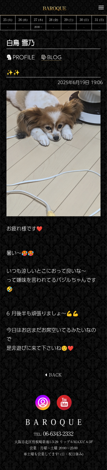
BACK (55, 374)
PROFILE (24, 57)
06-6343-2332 (58, 433)
